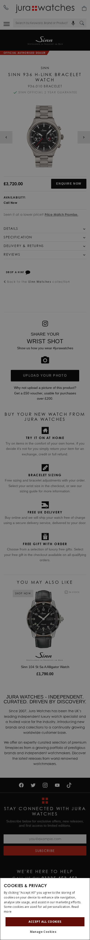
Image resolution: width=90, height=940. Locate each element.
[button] (45, 931)
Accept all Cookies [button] (45, 922)
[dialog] (45, 909)
